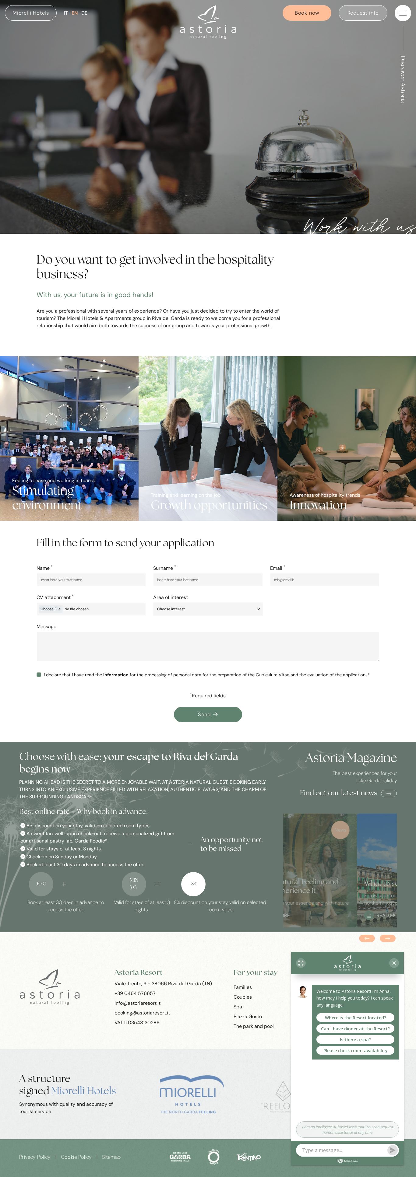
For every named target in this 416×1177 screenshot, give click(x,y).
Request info (363, 12)
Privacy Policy (35, 1157)
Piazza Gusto (248, 1016)
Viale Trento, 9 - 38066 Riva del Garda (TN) (163, 983)
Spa (238, 1006)
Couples (243, 996)
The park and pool (254, 1026)
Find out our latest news (338, 793)
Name (45, 568)
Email (277, 568)
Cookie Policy (76, 1157)
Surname (164, 568)
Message (46, 626)
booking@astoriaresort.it (142, 1012)
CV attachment (55, 597)
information (116, 674)
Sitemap (111, 1157)
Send (204, 714)
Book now (307, 12)
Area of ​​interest (170, 597)
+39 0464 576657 (135, 993)
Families (243, 987)
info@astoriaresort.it (137, 1003)
